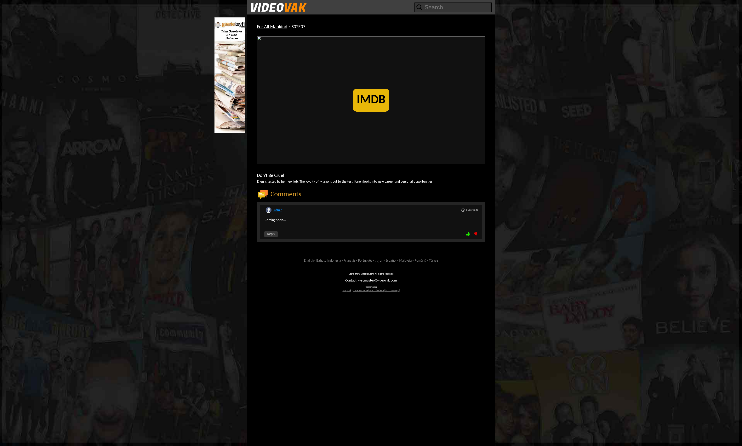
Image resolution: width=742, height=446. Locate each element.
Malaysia (405, 261)
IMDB (371, 100)
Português (365, 261)
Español (391, 261)
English (309, 261)
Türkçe (433, 261)
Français (349, 261)
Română (420, 261)
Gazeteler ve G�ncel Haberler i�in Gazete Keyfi (376, 290)
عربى (379, 261)
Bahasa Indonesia (328, 261)
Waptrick (347, 290)
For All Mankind (272, 27)
